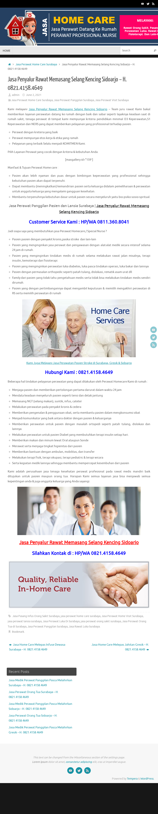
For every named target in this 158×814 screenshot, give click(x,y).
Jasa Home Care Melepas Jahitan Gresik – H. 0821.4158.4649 (120, 647)
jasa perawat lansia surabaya (25, 621)
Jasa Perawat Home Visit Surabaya (122, 616)
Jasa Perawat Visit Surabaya (112, 100)
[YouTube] (142, 3)
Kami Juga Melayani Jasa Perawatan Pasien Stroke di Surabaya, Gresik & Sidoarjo (79, 363)
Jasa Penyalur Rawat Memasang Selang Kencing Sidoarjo (68, 109)
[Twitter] (148, 3)
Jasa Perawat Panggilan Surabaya (74, 100)
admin (15, 95)
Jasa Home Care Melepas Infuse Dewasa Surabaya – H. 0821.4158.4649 (37, 647)
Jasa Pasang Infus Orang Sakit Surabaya (36, 616)
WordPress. (147, 778)
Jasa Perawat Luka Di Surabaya (61, 621)
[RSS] (153, 3)
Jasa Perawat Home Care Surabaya (36, 64)
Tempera (132, 778)
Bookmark (18, 631)
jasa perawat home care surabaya (80, 616)
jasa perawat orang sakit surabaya (101, 621)
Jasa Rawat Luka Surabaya (84, 626)
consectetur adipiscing (79, 762)
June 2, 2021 (33, 95)
